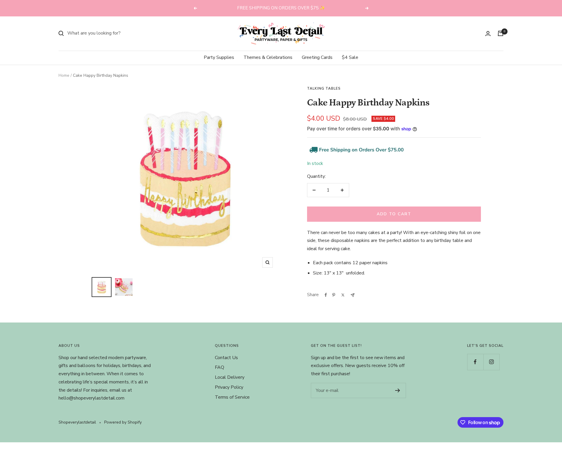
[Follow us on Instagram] (491, 362)
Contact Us (226, 357)
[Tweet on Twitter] (342, 295)
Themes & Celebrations (268, 57)
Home (64, 75)
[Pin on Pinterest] (333, 295)
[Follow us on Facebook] (475, 362)
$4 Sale (350, 57)
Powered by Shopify (123, 422)
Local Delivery (229, 377)
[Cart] (500, 33)
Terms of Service (232, 397)
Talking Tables (324, 88)
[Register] (397, 390)
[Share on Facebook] (326, 295)
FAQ (219, 367)
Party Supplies (219, 57)
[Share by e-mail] (352, 295)
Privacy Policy (229, 387)
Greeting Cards (317, 57)
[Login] (488, 33)
